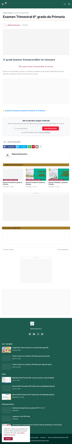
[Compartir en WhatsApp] (29, 146)
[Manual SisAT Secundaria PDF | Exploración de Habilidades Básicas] (6, 388)
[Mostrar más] (40, 146)
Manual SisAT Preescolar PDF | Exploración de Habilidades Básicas (33, 394)
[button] (2, 4)
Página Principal (8, 13)
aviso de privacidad (44, 132)
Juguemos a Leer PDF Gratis (21, 416)
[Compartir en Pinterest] (33, 146)
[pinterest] (42, 334)
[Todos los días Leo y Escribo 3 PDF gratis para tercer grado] (6, 358)
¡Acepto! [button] (8, 438)
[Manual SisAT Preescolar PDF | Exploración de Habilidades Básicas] (6, 397)
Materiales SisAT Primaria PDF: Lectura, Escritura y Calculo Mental (33, 378)
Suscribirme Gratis (51, 128)
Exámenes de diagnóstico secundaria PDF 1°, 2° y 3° (28, 408)
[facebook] (29, 334)
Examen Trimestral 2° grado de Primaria (58, 183)
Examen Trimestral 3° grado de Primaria (35, 183)
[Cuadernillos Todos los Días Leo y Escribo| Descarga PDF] (6, 350)
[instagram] (38, 334)
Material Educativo (19, 154)
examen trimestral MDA (21, 13)
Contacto (43, 437)
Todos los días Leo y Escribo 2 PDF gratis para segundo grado (32, 364)
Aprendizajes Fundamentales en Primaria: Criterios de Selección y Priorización (37, 425)
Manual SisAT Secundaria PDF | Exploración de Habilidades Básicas (33, 386)
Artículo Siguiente (62, 249)
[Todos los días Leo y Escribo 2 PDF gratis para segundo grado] (6, 367)
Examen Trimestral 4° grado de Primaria (12, 183)
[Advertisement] (37, 42)
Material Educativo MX (42, 440)
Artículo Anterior (9, 249)
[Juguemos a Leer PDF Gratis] (6, 419)
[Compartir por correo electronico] (37, 146)
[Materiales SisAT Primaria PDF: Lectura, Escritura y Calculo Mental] (6, 380)
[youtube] (34, 334)
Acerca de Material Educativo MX (58, 437)
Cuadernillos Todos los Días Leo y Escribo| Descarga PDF (30, 347)
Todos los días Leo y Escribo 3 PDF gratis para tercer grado (31, 356)
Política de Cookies (32, 437)
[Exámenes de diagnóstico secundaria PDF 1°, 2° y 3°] (6, 410)
